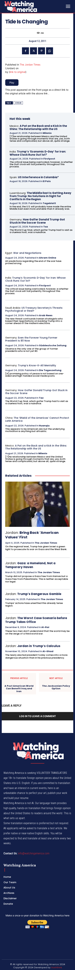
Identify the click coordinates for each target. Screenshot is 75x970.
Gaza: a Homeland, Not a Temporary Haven (30, 565)
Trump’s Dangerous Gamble (39, 594)
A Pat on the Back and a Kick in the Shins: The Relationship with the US (38, 127)
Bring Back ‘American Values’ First (32, 535)
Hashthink (56, 967)
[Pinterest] (41, 50)
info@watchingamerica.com (33, 853)
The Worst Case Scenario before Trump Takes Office (36, 620)
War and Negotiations (27, 253)
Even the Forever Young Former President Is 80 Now (31, 339)
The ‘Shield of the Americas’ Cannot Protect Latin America (37, 419)
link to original (17, 71)
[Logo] (29, 6)
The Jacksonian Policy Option (56, 687)
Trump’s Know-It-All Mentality (37, 365)
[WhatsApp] (49, 50)
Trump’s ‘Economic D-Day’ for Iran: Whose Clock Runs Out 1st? (38, 153)
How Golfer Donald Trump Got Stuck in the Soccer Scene (37, 221)
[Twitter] (33, 50)
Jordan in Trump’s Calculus (38, 646)
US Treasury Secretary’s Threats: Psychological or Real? (34, 309)
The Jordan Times (30, 64)
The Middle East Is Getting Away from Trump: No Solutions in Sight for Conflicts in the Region (40, 196)
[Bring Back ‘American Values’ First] (37, 504)
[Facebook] (25, 50)
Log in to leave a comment (37, 716)
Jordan (18, 103)
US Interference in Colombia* (38, 177)
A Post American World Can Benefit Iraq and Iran (19, 689)
